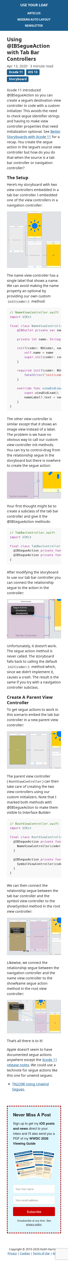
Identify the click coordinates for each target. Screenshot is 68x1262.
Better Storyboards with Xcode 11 (34, 134)
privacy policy (33, 1224)
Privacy (12, 1253)
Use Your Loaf (34, 5)
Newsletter (34, 26)
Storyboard (18, 79)
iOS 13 (33, 72)
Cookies (25, 1253)
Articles (33, 13)
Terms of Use (41, 1253)
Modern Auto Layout (33, 19)
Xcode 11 (16, 72)
